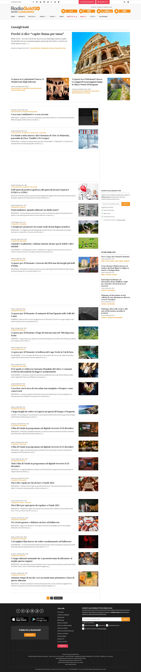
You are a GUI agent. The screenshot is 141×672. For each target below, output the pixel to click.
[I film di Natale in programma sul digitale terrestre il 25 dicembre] (88, 446)
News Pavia (107, 213)
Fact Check (96, 656)
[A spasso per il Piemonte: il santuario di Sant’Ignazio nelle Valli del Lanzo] (88, 313)
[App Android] (55, 2)
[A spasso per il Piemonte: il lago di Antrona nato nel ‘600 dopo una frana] (88, 332)
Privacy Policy (121, 220)
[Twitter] (37, 2)
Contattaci (62, 646)
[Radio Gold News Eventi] (122, 11)
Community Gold (35, 48)
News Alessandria (109, 210)
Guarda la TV (104, 2)
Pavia (64, 48)
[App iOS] (59, 2)
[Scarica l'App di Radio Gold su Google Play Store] (40, 619)
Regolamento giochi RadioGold (83, 656)
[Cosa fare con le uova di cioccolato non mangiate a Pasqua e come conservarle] (88, 388)
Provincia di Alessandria (18, 90)
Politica (31, 17)
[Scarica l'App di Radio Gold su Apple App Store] (19, 619)
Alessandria (58, 48)
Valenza (114, 275)
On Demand (103, 17)
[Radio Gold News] (69, 11)
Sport (52, 17)
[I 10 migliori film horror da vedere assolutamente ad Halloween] (88, 541)
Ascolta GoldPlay (88, 2)
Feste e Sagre (110, 261)
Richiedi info (30, 635)
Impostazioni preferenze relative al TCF (70, 660)
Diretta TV (71, 17)
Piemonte (22, 207)
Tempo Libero (95, 91)
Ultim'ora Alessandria (64, 625)
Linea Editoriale (69, 656)
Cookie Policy (75, 654)
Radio (82, 17)
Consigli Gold (45, 48)
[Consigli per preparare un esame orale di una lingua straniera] (88, 227)
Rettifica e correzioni (107, 656)
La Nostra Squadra (63, 615)
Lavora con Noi (62, 642)
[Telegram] (48, 2)
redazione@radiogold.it (87, 669)
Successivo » (58, 598)
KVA (105, 669)
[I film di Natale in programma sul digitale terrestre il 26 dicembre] (88, 429)
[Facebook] (33, 2)
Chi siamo (60, 612)
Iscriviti (126, 204)
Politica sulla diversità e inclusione (38, 656)
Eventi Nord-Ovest (109, 217)
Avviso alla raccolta (70, 664)
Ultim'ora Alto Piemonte (65, 631)
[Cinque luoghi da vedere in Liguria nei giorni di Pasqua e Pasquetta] (88, 409)
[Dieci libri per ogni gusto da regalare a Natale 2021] (88, 505)
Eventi (42, 17)
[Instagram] (44, 2)
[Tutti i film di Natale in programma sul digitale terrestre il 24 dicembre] (88, 463)
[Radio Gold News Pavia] (87, 11)
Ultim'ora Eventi (62, 633)
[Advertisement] (54, 166)
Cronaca (21, 17)
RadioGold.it (48, 669)
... (38, 120)
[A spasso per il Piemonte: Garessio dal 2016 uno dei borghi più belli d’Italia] (88, 265)
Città (92, 17)
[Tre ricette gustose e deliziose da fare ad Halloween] (88, 523)
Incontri (108, 275)
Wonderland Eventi (35, 88)
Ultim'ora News (62, 623)
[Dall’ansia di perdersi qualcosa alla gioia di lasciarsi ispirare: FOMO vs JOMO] (88, 191)
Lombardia (87, 93)
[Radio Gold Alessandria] (25, 9)
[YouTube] (40, 2)
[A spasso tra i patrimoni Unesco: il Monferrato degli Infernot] (58, 89)
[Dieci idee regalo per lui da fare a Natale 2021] (88, 484)
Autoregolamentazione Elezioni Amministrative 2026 (70, 658)
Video (62, 17)
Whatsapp (60, 620)
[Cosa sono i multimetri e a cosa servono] (88, 116)
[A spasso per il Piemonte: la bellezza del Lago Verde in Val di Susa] (88, 352)
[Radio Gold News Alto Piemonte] (104, 11)
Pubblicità (60, 617)
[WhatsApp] (51, 2)
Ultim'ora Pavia (62, 628)
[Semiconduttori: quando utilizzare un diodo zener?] (88, 210)
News (13, 17)
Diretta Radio (61, 636)
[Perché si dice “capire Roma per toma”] (101, 53)
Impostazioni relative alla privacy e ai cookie (70, 662)
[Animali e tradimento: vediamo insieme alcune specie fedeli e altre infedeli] (88, 243)
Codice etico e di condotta (56, 656)
